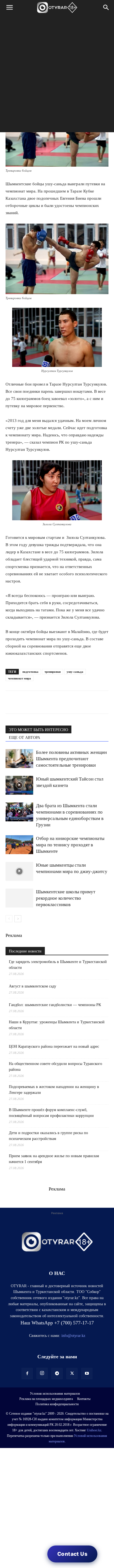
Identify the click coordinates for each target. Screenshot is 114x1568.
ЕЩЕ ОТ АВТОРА (24, 738)
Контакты (83, 1399)
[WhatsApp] (11, 702)
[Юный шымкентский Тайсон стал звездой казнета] (19, 785)
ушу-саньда (75, 671)
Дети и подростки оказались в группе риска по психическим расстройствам (48, 1136)
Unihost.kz (94, 1430)
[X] (62, 702)
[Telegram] (23, 702)
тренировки (53, 671)
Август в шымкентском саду (32, 986)
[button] (9, 7)
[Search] (106, 7)
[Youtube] (86, 1373)
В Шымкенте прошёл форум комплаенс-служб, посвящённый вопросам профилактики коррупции (51, 1113)
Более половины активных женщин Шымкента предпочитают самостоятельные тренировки (71, 759)
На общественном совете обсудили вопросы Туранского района (55, 1067)
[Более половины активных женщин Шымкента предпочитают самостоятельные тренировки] (19, 758)
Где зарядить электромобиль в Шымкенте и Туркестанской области (58, 965)
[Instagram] (42, 1373)
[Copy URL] (74, 702)
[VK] (36, 702)
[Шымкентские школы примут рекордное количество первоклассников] (19, 898)
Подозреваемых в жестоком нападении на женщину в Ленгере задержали (54, 1090)
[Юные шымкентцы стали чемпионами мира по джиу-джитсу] (19, 871)
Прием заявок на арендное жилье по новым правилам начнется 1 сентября (54, 1159)
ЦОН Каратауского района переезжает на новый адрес (54, 1046)
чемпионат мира (19, 678)
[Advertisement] (57, 75)
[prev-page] (9, 918)
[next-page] (17, 918)
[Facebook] (49, 702)
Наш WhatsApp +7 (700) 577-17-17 (57, 1323)
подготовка (30, 671)
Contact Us (72, 1554)
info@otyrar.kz (73, 1336)
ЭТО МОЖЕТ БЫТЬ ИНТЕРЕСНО (38, 730)
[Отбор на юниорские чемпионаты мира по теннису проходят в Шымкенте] (19, 844)
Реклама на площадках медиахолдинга (46, 1399)
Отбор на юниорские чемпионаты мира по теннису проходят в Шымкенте (70, 845)
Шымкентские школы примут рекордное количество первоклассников (65, 898)
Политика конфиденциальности (57, 1404)
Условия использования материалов (55, 1394)
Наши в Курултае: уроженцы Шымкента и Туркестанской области (57, 1025)
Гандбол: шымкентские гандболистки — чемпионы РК (55, 1005)
